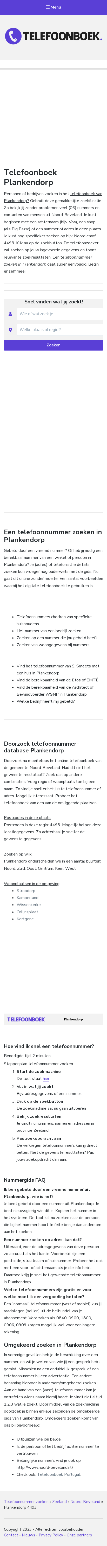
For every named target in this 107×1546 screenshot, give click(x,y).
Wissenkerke (29, 905)
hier (46, 1078)
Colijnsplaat (27, 912)
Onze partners (79, 1535)
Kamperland (27, 898)
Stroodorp (26, 891)
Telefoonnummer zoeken (26, 1501)
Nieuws (28, 1535)
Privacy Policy (51, 1535)
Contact (11, 1535)
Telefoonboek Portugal (58, 1474)
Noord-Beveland (85, 1501)
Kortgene (25, 919)
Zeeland (59, 1501)
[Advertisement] (53, 117)
